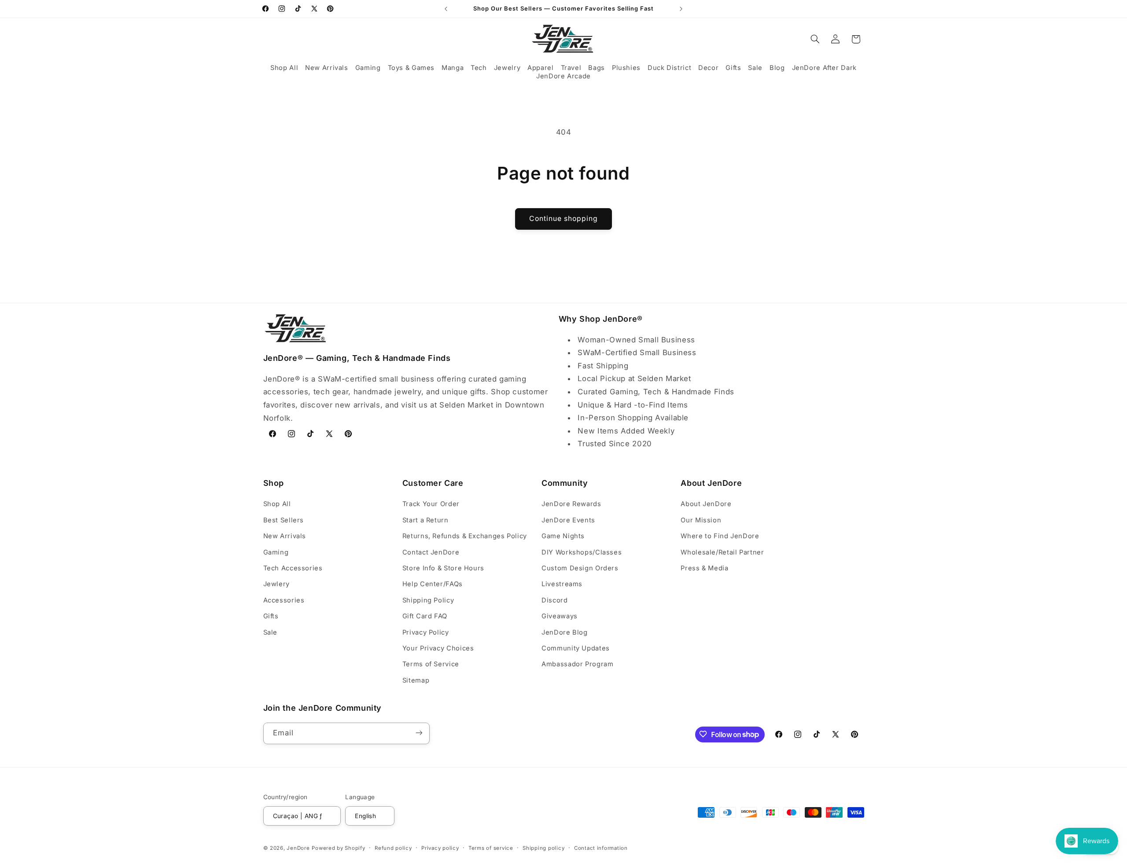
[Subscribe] (419, 733)
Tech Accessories (293, 568)
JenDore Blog (564, 632)
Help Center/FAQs (432, 584)
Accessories (284, 600)
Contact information (601, 848)
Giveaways (559, 616)
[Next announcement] (681, 9)
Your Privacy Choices (438, 648)
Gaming (276, 552)
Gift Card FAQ (424, 616)
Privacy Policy (425, 632)
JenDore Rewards (571, 504)
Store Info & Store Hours (443, 568)
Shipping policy (543, 848)
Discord (554, 600)
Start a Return (425, 520)
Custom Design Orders (580, 568)
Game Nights (563, 536)
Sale (270, 632)
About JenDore (706, 504)
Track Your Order (431, 504)
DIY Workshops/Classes (581, 552)
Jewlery (276, 584)
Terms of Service (430, 664)
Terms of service (490, 848)
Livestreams (561, 584)
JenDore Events (568, 520)
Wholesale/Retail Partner (722, 552)
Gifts (271, 616)
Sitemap (415, 680)
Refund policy (393, 848)
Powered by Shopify (338, 848)
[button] (284, 68)
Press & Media (704, 568)
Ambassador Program (577, 664)
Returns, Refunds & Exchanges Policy (464, 536)
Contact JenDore (430, 552)
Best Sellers (283, 520)
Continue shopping (563, 218)
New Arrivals (284, 536)
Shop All (277, 504)
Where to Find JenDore (720, 536)
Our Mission (701, 520)
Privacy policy (440, 848)
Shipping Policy (428, 600)
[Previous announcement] (446, 9)
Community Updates (575, 648)
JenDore (298, 848)
